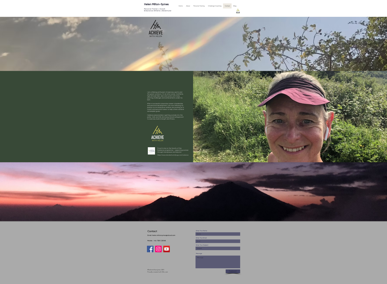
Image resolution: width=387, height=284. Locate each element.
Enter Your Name (201, 230)
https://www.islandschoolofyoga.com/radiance (172, 155)
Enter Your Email (201, 238)
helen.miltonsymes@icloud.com (163, 235)
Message (199, 253)
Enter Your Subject (202, 245)
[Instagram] (158, 249)
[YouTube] (166, 249)
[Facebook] (150, 249)
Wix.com (165, 272)
